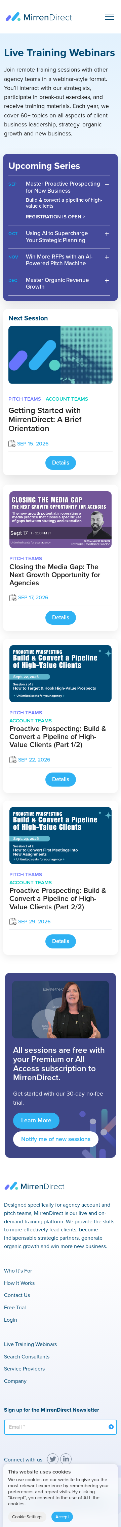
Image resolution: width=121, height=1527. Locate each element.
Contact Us (17, 1295)
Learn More (36, 1120)
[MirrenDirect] (38, 16)
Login (10, 1320)
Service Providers (24, 1368)
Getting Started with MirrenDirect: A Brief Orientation (44, 419)
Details (60, 463)
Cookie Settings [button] (27, 1517)
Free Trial (15, 1307)
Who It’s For (18, 1271)
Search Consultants (26, 1356)
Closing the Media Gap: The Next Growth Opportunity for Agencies (54, 575)
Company (15, 1381)
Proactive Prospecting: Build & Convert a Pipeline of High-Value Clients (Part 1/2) (57, 736)
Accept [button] (62, 1517)
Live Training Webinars (30, 1344)
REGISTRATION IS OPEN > (55, 216)
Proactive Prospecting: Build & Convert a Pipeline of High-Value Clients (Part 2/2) (57, 898)
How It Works (19, 1283)
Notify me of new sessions (55, 1139)
